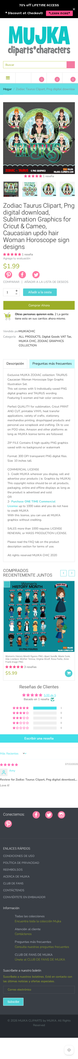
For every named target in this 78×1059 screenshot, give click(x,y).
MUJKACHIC (27, 331)
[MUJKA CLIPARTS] (39, 39)
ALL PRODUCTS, (30, 337)
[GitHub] (22, 821)
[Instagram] (61, 814)
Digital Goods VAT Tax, (57, 337)
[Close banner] (74, 9)
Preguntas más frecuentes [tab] (52, 363)
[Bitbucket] (38, 821)
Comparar (11, 282)
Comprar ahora (39, 305)
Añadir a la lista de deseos (46, 282)
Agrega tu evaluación (16, 258)
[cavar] (69, 821)
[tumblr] (43, 821)
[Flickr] (32, 821)
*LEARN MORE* (59, 13)
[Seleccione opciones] (69, 673)
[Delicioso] (58, 821)
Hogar (7, 89)
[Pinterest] (8, 823)
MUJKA (51, 1021)
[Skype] (64, 821)
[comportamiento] (4, 830)
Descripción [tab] (15, 363)
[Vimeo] (53, 821)
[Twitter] (36, 274)
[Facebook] (22, 274)
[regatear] (48, 821)
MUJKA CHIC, (28, 341)
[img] (9, 765)
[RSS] (27, 821)
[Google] (17, 821)
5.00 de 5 (50, 695)
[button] (33, 176)
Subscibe (13, 1001)
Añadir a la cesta (40, 292)
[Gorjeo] (49, 814)
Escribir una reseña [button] (39, 738)
